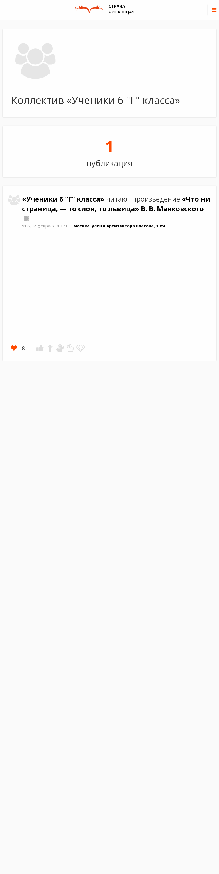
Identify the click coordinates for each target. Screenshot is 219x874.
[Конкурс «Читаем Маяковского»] (26, 218)
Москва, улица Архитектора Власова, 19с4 (119, 226)
